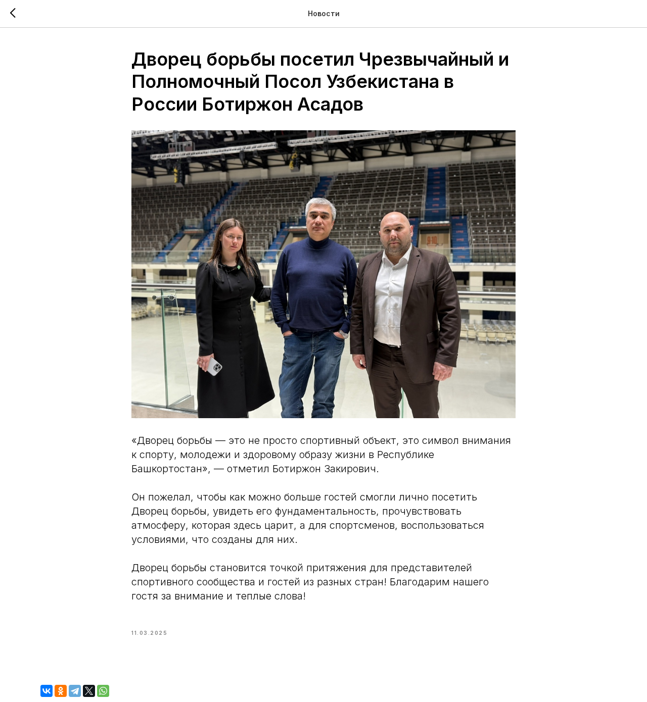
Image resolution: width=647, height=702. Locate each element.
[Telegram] (75, 691)
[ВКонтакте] (46, 691)
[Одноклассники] (61, 691)
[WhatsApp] (103, 691)
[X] (89, 691)
